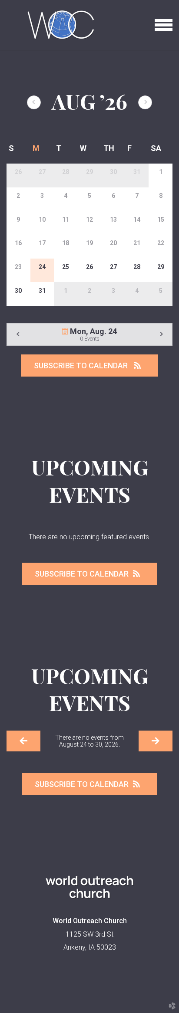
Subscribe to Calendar (81, 365)
